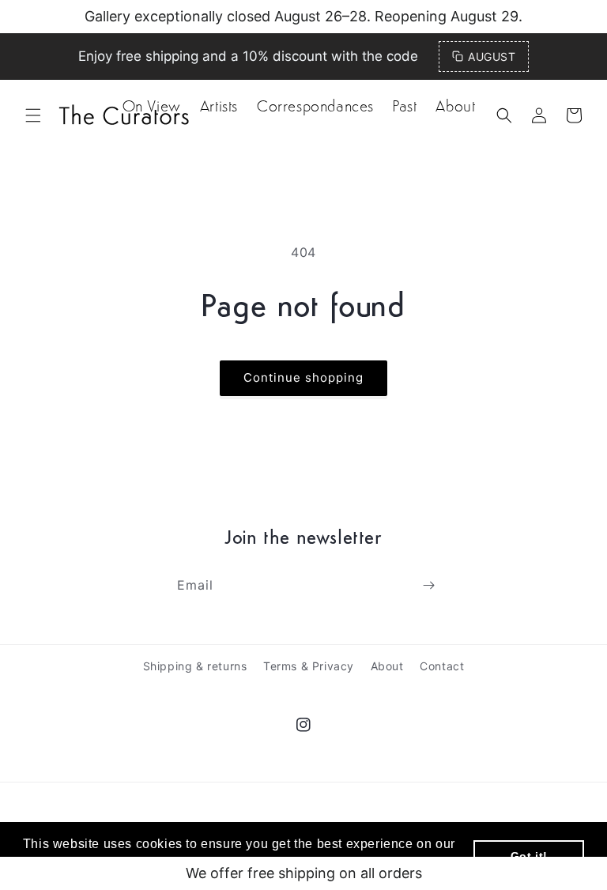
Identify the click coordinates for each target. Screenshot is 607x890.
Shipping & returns (195, 666)
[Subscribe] (428, 585)
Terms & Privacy (308, 666)
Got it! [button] (529, 856)
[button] (504, 115)
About (387, 666)
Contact (442, 666)
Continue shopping (303, 377)
